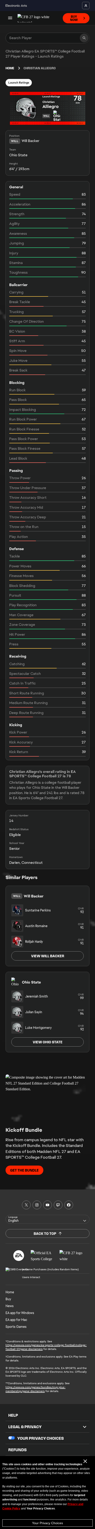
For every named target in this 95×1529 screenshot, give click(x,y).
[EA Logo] (18, 1255)
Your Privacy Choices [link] (40, 1438)
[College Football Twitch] (58, 1205)
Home (10, 68)
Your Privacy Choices (47, 1523)
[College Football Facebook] (68, 1205)
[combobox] (47, 1219)
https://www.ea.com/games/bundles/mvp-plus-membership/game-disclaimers (35, 1389)
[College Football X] (26, 1205)
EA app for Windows (20, 1313)
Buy (8, 1299)
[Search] (84, 38)
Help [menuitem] (13, 1415)
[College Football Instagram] (37, 1205)
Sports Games (16, 1327)
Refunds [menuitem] (17, 1450)
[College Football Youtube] (47, 1205)
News (10, 1306)
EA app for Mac (16, 1320)
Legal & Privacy (25, 1427)
